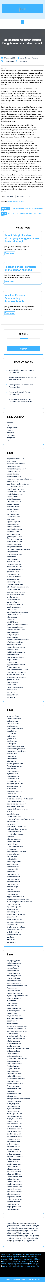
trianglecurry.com (13, 635)
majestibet (15, 1241)
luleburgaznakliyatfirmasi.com (18, 1049)
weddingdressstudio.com (16, 852)
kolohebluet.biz (12, 864)
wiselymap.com (12, 761)
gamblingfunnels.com (15, 729)
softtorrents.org (13, 602)
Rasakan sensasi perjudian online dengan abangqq (20, 268)
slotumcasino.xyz (13, 877)
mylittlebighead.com (14, 554)
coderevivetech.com (14, 1187)
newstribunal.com (13, 466)
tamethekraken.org (14, 615)
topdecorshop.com (14, 907)
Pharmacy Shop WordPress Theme (17, 1279)
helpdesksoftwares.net (15, 459)
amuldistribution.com (14, 529)
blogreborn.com (12, 756)
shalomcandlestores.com (16, 1018)
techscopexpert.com (14, 1129)
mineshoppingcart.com (15, 489)
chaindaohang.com (13, 814)
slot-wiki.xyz (11, 889)
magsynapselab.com (14, 1119)
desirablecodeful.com (15, 1084)
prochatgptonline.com (15, 764)
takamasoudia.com (14, 1074)
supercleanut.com (13, 562)
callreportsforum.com (15, 687)
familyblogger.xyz (13, 589)
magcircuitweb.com (14, 1126)
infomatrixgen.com (14, 1169)
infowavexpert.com (14, 1146)
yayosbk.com (12, 857)
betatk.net (10, 937)
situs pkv (10, 433)
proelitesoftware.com (15, 584)
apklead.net (11, 697)
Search (23, 334)
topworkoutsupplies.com (16, 491)
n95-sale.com (12, 754)
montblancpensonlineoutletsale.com (20, 799)
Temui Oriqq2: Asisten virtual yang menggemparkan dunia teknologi (21, 238)
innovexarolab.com (14, 1172)
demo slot (10, 430)
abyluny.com (11, 692)
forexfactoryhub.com (14, 766)
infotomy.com (12, 1096)
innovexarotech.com (14, 1192)
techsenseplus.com (14, 1154)
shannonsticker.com (14, 981)
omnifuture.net (12, 726)
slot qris (12, 1266)
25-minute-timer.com (14, 539)
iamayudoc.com (12, 552)
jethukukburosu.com (14, 1041)
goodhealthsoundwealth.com (17, 1059)
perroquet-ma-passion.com (17, 672)
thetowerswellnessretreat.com (18, 640)
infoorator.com (12, 821)
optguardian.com (13, 509)
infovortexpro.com (13, 1194)
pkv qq (9, 425)
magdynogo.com (13, 1209)
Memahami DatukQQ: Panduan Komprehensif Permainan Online (20, 401)
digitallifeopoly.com (14, 499)
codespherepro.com (14, 1177)
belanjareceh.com (13, 978)
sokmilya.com (12, 690)
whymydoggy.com (13, 961)
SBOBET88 (16, 201)
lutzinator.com (12, 617)
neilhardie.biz (12, 859)
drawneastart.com (13, 574)
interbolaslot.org (13, 966)
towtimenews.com (13, 1033)
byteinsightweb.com (14, 1114)
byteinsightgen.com (14, 1164)
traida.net (10, 837)
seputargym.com (13, 504)
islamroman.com (13, 779)
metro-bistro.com (13, 842)
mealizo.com (11, 1001)
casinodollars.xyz (13, 882)
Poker (10, 201)
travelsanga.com (13, 912)
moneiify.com (12, 1013)
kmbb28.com (11, 685)
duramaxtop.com (13, 1071)
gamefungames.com (14, 537)
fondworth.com (12, 988)
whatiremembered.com (15, 806)
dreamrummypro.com (14, 973)
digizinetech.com (13, 1167)
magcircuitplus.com (14, 1197)
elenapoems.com (13, 1061)
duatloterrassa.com (14, 607)
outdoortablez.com (14, 1094)
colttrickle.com (12, 721)
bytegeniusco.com (13, 1149)
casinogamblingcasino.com (17, 1031)
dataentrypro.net (13, 971)
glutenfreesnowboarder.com (17, 625)
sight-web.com (12, 774)
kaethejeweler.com (14, 645)
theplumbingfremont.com (16, 927)
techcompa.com (13, 771)
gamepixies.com (13, 572)
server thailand (26, 1226)
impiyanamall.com (13, 507)
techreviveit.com (13, 1144)
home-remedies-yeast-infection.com (20, 479)
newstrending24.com (14, 929)
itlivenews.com (12, 924)
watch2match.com (13, 892)
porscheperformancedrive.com (18, 612)
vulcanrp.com (12, 794)
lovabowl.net (11, 461)
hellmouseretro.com (14, 1064)
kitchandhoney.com (14, 839)
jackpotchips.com (13, 582)
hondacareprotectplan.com (16, 1028)
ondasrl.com (11, 620)
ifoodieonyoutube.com (15, 486)
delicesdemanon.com (15, 847)
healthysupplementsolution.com (18, 1099)
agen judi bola (18, 1257)
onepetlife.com (12, 650)
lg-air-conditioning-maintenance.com (20, 819)
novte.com (11, 824)
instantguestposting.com (16, 914)
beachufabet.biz (13, 655)
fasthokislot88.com (14, 577)
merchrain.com (12, 682)
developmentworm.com (15, 922)
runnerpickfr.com (13, 724)
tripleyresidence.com (14, 599)
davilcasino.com (13, 514)
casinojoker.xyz (12, 884)
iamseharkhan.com (14, 991)
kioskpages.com (13, 632)
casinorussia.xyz (13, 874)
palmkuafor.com (13, 968)
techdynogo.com (13, 1104)
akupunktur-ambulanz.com (16, 804)
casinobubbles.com (14, 502)
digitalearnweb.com (14, 963)
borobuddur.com (13, 532)
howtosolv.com (12, 844)
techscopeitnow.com (14, 1199)
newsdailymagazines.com (16, 469)
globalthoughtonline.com (16, 1011)
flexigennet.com (13, 1086)
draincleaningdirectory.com (16, 1036)
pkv (8, 440)
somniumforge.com (14, 1043)
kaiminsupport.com (14, 976)
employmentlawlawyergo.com (18, 899)
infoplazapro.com (13, 1141)
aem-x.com (11, 519)
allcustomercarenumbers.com (18, 587)
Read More (9, 253)
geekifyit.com (12, 1021)
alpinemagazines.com (15, 791)
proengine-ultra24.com (15, 832)
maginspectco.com (14, 1207)
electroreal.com (12, 481)
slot (30, 196)
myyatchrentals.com (14, 1016)
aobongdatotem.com (14, 476)
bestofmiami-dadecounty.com (18, 484)
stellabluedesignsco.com (16, 1079)
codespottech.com (14, 1101)
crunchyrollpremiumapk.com (17, 1026)
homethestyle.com (14, 527)
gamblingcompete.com (15, 746)
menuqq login (12, 1223)
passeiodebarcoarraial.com (17, 986)
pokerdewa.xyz (12, 887)
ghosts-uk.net (12, 739)
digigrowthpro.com (14, 719)
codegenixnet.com (13, 1179)
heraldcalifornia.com (14, 567)
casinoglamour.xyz (14, 879)
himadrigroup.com (13, 776)
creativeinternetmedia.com (16, 751)
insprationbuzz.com (14, 983)
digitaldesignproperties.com (17, 996)
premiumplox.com (13, 854)
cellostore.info (12, 1006)
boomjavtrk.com (13, 695)
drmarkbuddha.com (14, 816)
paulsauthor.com (13, 1081)
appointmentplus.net (14, 919)
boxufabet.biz (12, 662)
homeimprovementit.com (16, 464)
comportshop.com (13, 904)
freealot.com (11, 557)
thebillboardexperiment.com (17, 652)
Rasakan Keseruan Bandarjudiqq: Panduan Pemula (15, 298)
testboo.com (11, 849)
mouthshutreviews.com (15, 494)
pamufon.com (12, 610)
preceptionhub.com (14, 471)
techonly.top (11, 744)
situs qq (10, 423)
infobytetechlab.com (14, 1174)
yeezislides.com (13, 474)
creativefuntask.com (14, 542)
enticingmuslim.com (14, 1056)
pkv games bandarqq (33, 1254)
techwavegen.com (13, 1159)
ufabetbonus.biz (13, 932)
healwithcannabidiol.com (16, 630)
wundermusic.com (13, 534)
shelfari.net (11, 872)
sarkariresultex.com (14, 998)
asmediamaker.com (14, 1008)
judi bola (10, 196)
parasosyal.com (13, 1054)
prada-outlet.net (13, 716)
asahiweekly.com (13, 559)
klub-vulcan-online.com (15, 594)
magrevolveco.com (14, 1189)
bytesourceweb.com (14, 1182)
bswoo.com (11, 942)
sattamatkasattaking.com (16, 647)
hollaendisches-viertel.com (17, 829)
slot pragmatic (12, 428)
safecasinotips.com (14, 579)
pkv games (20, 196)
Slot (22, 201)
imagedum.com (12, 637)
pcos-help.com (12, 731)
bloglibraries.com (13, 1046)
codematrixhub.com (14, 1151)
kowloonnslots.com (14, 786)
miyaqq (22, 1241)
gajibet (29, 1241)
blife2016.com (12, 622)
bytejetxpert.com (13, 1204)
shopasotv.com (12, 909)
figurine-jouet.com (13, 667)
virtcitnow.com (12, 759)
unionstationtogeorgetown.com (18, 549)
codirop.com (11, 736)
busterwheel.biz (13, 869)
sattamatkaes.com (13, 1023)
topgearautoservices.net (16, 665)
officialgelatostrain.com (15, 642)
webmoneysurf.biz (14, 862)
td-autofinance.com (14, 781)
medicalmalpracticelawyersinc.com (20, 902)
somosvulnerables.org (15, 604)
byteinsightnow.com (14, 1184)
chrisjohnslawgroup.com (16, 592)
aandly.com (11, 939)
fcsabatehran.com (13, 1066)
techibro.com (11, 789)
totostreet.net (12, 512)
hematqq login (23, 1231)
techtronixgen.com (13, 1121)
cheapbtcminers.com (14, 547)
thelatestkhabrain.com (15, 993)
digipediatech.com (13, 1109)
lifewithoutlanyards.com (15, 834)
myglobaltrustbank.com (15, 897)
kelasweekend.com (14, 934)
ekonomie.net (12, 917)
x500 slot (33, 1231)
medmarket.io (12, 1091)
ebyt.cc (9, 811)
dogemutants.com (13, 1069)
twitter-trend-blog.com (15, 796)
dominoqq (23, 1228)
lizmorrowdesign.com (15, 627)
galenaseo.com (12, 894)
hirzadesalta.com (13, 497)
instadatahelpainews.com (16, 677)
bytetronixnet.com (13, 1202)
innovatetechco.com (14, 1136)
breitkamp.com (12, 597)
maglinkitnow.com (13, 1111)
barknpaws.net (12, 1003)
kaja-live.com (12, 769)
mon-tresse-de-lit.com (15, 657)
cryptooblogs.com (13, 522)
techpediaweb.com (14, 1131)
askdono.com (12, 741)
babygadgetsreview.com (16, 801)
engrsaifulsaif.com (14, 544)
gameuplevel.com (13, 524)
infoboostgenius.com (14, 1156)
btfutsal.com (11, 734)
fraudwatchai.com (13, 517)
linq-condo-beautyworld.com (17, 809)
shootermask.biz (13, 867)
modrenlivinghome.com (15, 675)
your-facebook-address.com (17, 670)
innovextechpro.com (14, 1124)
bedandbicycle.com (14, 564)
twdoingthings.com (14, 1076)
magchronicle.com (13, 1106)
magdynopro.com (13, 1139)
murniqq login (12, 1231)
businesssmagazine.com (16, 749)
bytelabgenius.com (14, 1134)
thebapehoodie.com (14, 1051)
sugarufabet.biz (12, 660)
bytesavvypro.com (13, 1162)
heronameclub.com (14, 1089)
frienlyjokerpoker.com (15, 784)
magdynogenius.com (14, 1116)
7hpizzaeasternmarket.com (17, 826)
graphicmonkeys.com (14, 569)
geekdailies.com (13, 680)
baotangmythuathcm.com (16, 1038)
